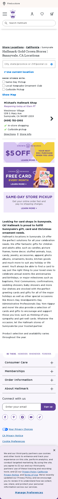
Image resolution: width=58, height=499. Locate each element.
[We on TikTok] (40, 417)
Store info (25, 134)
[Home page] (13, 13)
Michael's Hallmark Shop (20, 103)
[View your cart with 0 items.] (52, 14)
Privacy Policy (29, 472)
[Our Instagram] (22, 417)
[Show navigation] (5, 14)
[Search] (6, 23)
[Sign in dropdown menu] (32, 14)
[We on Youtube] (31, 417)
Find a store (13, 4)
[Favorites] (42, 14)
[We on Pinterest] (14, 417)
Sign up (48, 407)
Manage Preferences (29, 493)
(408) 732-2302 (13, 120)
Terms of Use (31, 475)
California (32, 47)
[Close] (54, 450)
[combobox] (29, 23)
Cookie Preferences (13, 441)
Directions (10, 134)
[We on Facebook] (5, 417)
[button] (29, 362)
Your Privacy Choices (21, 429)
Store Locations (13, 47)
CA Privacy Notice (12, 436)
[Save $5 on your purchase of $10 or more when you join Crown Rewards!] (29, 153)
